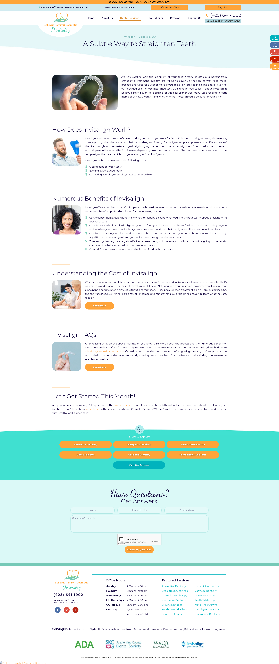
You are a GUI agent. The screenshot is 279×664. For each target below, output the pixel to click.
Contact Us (194, 18)
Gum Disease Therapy (174, 595)
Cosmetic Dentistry (139, 454)
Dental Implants (85, 454)
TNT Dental (149, 657)
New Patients (155, 18)
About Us (107, 18)
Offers (171, 7)
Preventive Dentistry (85, 444)
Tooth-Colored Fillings (174, 609)
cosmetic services (124, 405)
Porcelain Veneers (205, 595)
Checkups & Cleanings (175, 591)
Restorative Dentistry (193, 444)
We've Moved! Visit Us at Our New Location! (139, 1)
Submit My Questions (139, 549)
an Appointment (225, 21)
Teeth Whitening (205, 600)
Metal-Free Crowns (206, 604)
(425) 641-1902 (225, 15)
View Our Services (139, 465)
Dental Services (129, 18)
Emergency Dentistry (139, 444)
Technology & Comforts (192, 454)
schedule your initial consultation (104, 351)
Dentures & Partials (173, 614)
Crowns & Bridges (172, 604)
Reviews (175, 18)
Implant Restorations (207, 586)
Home (90, 18)
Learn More (99, 305)
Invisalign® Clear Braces (208, 609)
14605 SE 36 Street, (64, 7)
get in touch (92, 409)
